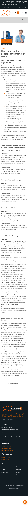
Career (18, 472)
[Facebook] (19, 7)
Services (18, 467)
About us (18, 469)
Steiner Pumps (5, 457)
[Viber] (14, 436)
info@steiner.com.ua (7, 450)
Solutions (4, 475)
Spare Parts (4, 472)
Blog (17, 475)
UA (2, 7)
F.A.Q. (17, 488)
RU (4, 7)
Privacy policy (12, 488)
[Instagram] (25, 7)
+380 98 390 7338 (6, 448)
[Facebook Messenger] (20, 436)
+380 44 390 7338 (6, 446)
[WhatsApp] (17, 436)
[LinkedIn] (22, 7)
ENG (8, 7)
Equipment (4, 467)
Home (2, 18)
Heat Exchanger (14, 383)
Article (3, 48)
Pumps (3, 469)
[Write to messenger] (25, 502)
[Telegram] (11, 436)
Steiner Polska (5, 459)
